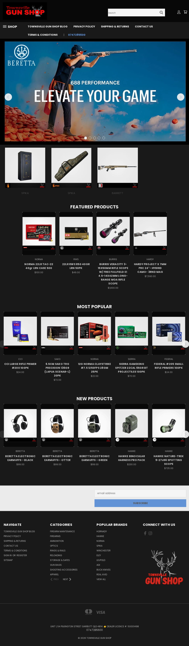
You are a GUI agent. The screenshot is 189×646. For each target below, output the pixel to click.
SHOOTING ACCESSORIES (64, 569)
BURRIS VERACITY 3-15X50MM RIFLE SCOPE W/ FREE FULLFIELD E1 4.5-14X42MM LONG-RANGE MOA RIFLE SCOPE (113, 273)
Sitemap (8, 560)
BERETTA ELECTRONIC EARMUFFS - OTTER (57, 458)
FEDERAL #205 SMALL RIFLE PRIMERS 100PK (168, 366)
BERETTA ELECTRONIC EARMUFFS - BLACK (20, 458)
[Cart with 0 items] (185, 12)
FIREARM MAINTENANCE (62, 531)
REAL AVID (102, 574)
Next (180, 97)
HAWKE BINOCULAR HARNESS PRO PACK (131, 458)
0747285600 (76, 35)
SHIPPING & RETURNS (115, 26)
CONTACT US (144, 26)
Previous (8, 97)
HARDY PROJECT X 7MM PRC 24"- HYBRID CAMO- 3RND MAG (150, 268)
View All (101, 579)
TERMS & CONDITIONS (43, 35)
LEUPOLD (101, 560)
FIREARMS (55, 536)
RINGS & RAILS (58, 550)
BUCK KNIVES (104, 569)
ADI (98, 564)
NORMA (100, 541)
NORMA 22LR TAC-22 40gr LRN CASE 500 (38, 266)
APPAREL (54, 574)
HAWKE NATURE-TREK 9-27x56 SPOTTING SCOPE (169, 460)
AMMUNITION (57, 541)
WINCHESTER (104, 550)
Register (22, 555)
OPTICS (54, 545)
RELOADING (56, 555)
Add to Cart (38, 236)
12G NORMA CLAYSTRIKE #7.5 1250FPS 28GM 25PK (94, 368)
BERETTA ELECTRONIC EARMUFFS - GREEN (94, 458)
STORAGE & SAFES (60, 560)
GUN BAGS (56, 564)
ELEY (99, 555)
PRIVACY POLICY (84, 26)
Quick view (39, 230)
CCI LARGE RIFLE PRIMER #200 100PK (20, 366)
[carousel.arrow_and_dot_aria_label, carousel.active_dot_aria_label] (85, 138)
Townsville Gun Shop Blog (48, 26)
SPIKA (99, 545)
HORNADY (102, 531)
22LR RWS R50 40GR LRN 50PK (76, 266)
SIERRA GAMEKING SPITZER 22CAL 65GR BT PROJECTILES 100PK (131, 368)
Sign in (8, 555)
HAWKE (100, 536)
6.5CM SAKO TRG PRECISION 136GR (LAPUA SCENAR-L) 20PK (57, 369)
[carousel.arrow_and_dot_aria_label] (90, 138)
